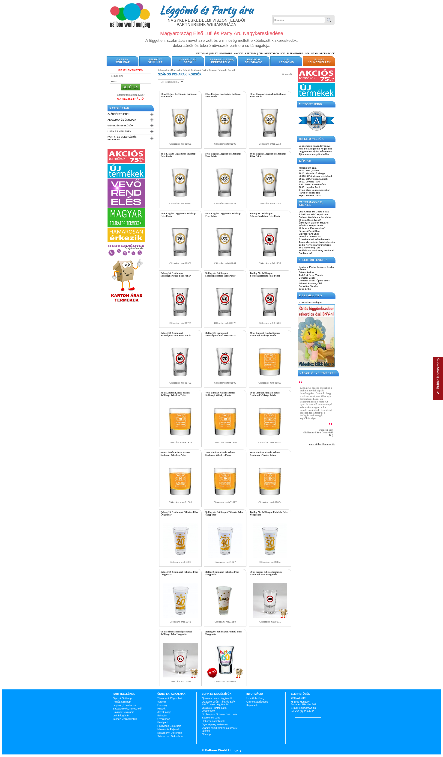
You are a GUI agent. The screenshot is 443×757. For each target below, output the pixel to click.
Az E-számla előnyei (310, 302)
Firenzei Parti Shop (309, 231)
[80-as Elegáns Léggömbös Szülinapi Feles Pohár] (225, 258)
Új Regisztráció (130, 98)
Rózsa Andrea (306, 272)
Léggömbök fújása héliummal (315, 151)
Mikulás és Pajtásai (168, 729)
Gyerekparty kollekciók (215, 724)
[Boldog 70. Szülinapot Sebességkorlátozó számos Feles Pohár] (225, 377)
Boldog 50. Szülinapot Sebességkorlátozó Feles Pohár (265, 274)
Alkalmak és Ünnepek (122, 120)
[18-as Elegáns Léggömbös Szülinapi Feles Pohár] (180, 138)
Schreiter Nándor (308, 286)
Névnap (206, 734)
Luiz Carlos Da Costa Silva (313, 211)
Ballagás (162, 715)
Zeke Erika (304, 289)
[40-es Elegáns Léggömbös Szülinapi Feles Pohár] (180, 198)
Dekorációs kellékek (213, 721)
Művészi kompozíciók (310, 225)
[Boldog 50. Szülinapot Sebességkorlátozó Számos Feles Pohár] (270, 318)
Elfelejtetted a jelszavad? (130, 94)
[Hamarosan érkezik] (126, 241)
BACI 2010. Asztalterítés (312, 184)
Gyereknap (163, 719)
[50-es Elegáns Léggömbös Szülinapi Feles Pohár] (225, 198)
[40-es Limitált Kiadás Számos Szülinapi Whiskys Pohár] (225, 437)
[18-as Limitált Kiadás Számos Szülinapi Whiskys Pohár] (270, 377)
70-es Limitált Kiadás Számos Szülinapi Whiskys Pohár (220, 453)
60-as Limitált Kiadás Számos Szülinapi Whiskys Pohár (175, 453)
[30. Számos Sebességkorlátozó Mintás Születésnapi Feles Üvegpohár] (270, 616)
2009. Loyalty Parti (309, 187)
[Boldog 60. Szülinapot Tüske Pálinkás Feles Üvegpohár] (180, 616)
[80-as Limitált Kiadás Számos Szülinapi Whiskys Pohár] (270, 497)
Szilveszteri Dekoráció (170, 736)
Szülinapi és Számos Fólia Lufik (219, 714)
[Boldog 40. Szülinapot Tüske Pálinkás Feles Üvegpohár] (225, 557)
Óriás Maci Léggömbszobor (314, 190)
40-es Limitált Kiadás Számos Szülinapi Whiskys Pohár (220, 393)
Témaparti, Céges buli (169, 698)
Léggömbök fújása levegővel (314, 146)
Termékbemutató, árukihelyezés (316, 242)
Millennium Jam (307, 168)
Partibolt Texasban (309, 192)
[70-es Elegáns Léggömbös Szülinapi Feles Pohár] (180, 258)
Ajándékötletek (118, 114)
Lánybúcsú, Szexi (188, 61)
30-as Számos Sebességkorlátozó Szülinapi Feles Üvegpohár (266, 573)
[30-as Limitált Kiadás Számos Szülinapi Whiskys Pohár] (180, 437)
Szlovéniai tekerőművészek (314, 239)
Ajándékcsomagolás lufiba (313, 154)
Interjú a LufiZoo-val (309, 236)
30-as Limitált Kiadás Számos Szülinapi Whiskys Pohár (175, 393)
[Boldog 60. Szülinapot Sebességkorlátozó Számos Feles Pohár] (180, 377)
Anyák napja (164, 712)
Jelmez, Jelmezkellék (319, 61)
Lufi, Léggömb (286, 61)
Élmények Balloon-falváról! (313, 222)
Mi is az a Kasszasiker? (312, 228)
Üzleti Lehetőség (221, 53)
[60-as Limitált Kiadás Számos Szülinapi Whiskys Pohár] (180, 497)
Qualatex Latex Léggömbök (217, 698)
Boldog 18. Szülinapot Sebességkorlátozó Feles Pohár (265, 214)
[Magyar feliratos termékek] (126, 226)
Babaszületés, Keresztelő (222, 61)
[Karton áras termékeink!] (127, 302)
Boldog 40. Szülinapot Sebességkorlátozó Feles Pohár (220, 274)
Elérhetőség (295, 53)
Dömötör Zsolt (306, 278)
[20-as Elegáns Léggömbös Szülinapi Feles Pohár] (225, 138)
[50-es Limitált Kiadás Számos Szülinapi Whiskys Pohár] (270, 437)
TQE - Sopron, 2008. (309, 195)
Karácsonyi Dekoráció (169, 732)
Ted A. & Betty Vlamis (310, 275)
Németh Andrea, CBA (310, 283)
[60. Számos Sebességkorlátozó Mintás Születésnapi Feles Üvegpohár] (180, 676)
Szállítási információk (320, 53)
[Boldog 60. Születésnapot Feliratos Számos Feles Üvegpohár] (225, 676)
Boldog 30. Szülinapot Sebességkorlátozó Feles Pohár (176, 274)
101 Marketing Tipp (309, 247)
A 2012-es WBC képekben (313, 214)
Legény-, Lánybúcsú (124, 705)
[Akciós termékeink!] (126, 162)
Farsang (162, 705)
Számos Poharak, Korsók (222, 70)
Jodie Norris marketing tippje (315, 245)
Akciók (238, 53)
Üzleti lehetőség (255, 698)
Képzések (251, 53)
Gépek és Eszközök (120, 125)
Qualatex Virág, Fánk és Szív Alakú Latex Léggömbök (218, 703)
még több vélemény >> (322, 444)
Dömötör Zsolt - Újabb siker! (314, 280)
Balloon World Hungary (223, 750)
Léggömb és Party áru (206, 10)
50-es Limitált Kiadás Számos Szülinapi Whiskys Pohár (265, 393)
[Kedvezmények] (126, 256)
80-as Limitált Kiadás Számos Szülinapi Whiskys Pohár (265, 453)
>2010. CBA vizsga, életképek (315, 176)
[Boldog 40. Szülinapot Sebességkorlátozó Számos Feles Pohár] (225, 318)
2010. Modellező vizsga (311, 173)
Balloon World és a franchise (314, 217)
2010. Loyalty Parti (309, 181)
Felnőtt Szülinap (155, 61)
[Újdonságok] (126, 177)
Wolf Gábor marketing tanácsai (316, 250)
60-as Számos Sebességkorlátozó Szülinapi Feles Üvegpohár (176, 632)
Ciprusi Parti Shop (308, 233)
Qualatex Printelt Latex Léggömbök (214, 709)
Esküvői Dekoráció (254, 61)
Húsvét (161, 708)
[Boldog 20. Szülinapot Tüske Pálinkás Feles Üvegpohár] (180, 557)
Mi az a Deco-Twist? (309, 220)
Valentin (161, 701)
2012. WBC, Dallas (309, 170)
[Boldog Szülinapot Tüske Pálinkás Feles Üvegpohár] (225, 616)
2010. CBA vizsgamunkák (313, 179)
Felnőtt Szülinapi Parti (195, 70)
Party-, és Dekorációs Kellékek (122, 138)
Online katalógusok (257, 701)
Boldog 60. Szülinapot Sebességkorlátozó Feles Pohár (176, 334)
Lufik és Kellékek (119, 131)
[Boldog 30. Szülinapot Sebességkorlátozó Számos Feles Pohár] (180, 318)
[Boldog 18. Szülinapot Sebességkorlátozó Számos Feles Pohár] (270, 258)
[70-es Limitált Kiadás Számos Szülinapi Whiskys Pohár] (225, 497)
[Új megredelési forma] (126, 206)
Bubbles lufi (305, 253)
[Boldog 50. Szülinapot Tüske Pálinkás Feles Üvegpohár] (270, 557)
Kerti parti (162, 722)
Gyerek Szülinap (122, 61)
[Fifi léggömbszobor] (316, 366)
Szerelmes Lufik (211, 717)
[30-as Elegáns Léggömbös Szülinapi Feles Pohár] (270, 138)
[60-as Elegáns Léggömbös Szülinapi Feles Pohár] (270, 198)
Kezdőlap (202, 53)
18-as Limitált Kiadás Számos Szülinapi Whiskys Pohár (265, 334)
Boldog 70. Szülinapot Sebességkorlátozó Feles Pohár (220, 334)
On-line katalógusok (272, 53)
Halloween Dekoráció (169, 725)
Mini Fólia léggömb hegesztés (315, 148)
